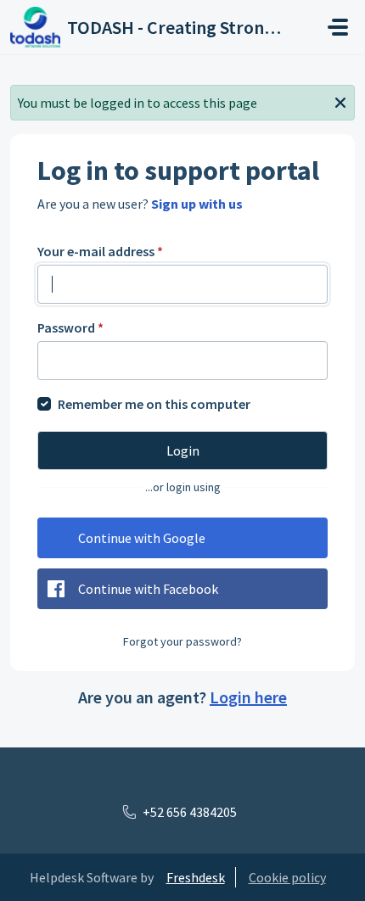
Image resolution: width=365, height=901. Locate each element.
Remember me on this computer (154, 403)
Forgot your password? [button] (182, 641)
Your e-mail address (100, 251)
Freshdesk (195, 877)
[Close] (340, 101)
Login (182, 450)
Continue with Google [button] (141, 537)
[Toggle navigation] (338, 27)
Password (70, 327)
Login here (248, 697)
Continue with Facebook (148, 588)
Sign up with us (197, 203)
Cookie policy (287, 877)
